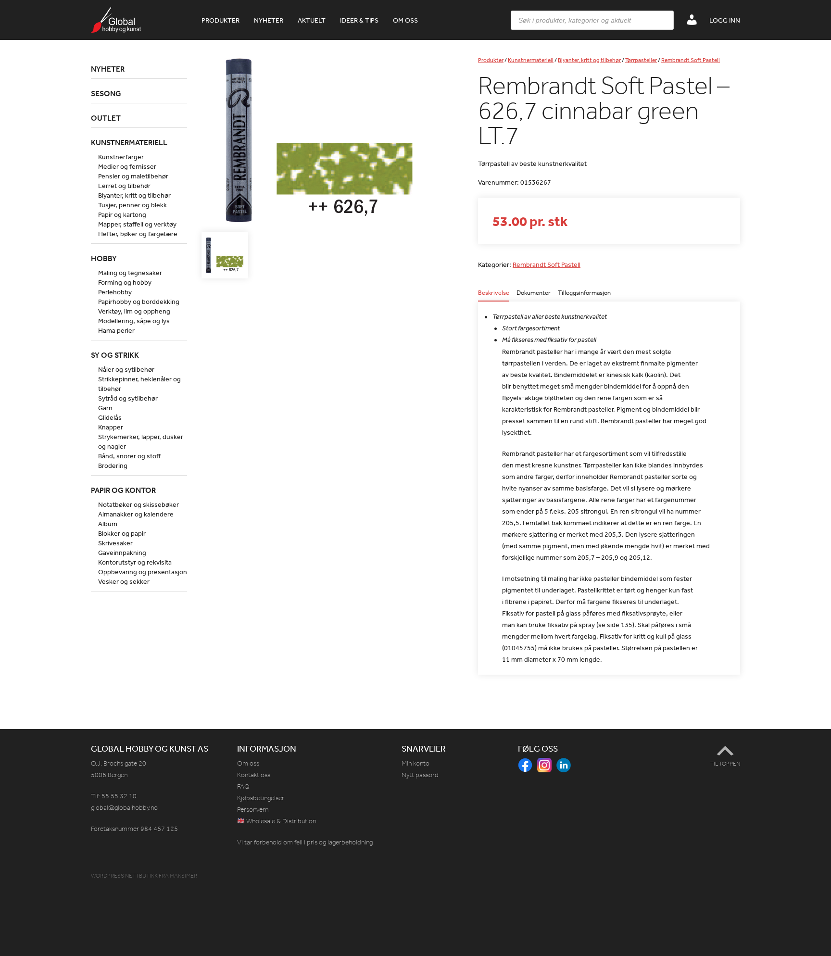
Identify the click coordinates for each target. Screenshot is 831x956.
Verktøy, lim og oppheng (134, 311)
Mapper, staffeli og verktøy (137, 224)
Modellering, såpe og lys (134, 320)
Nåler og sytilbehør (126, 369)
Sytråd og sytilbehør (128, 398)
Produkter (220, 20)
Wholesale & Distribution (280, 821)
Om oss (405, 20)
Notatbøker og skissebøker (138, 504)
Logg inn (724, 20)
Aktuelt (312, 20)
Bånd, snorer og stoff (129, 456)
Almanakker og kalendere (136, 514)
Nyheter (268, 20)
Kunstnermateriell (531, 60)
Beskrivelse (493, 293)
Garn (105, 407)
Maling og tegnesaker (130, 272)
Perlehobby (115, 292)
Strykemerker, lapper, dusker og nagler (140, 441)
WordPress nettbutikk (124, 876)
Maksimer (183, 876)
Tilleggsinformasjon (584, 293)
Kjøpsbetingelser (260, 798)
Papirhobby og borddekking (138, 301)
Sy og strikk (115, 355)
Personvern (252, 809)
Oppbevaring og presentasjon (142, 571)
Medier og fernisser (127, 166)
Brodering (112, 465)
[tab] (493, 295)
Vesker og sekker (124, 581)
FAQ (243, 786)
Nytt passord (420, 775)
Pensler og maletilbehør (133, 176)
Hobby (104, 258)
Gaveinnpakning (122, 552)
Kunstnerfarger (121, 156)
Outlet (106, 118)
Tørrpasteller (641, 60)
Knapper (110, 427)
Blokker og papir (122, 533)
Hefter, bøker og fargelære (137, 233)
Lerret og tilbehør (124, 185)
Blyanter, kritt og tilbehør (589, 60)
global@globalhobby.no (124, 808)
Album (107, 523)
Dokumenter (533, 293)
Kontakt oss (253, 775)
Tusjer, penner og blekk (132, 205)
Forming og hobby (124, 282)
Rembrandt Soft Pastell (690, 60)
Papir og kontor (123, 490)
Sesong (106, 93)
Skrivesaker (115, 543)
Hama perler (116, 330)
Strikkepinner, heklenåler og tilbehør (139, 384)
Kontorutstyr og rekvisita (135, 562)
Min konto (415, 763)
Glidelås (110, 417)
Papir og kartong (122, 214)
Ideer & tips (359, 20)
